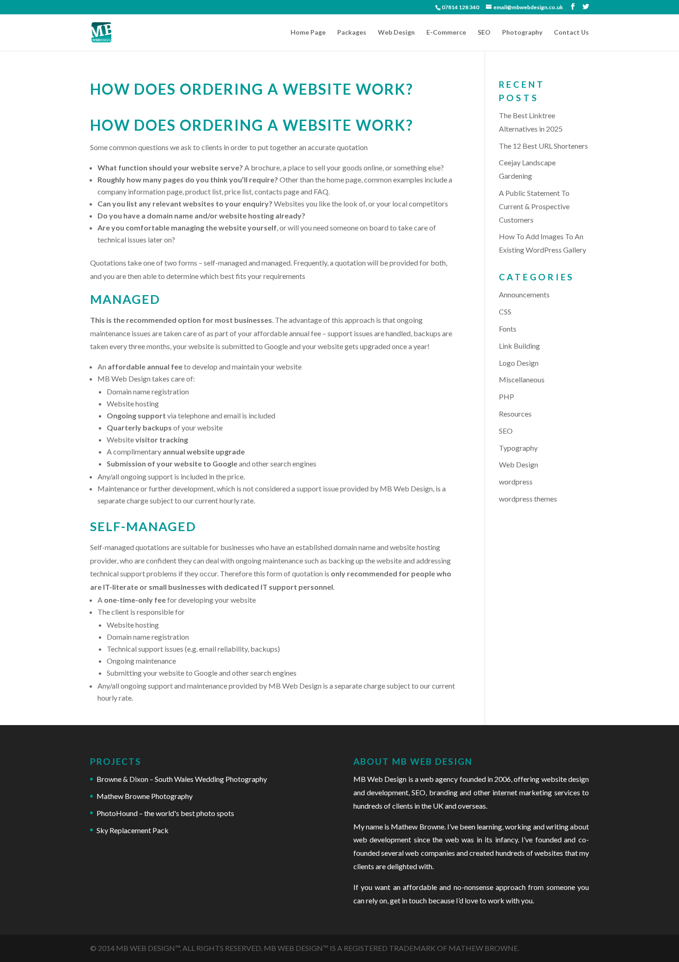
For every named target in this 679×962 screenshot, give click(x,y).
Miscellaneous (522, 379)
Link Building (519, 345)
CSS (505, 311)
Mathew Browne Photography (145, 796)
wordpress (516, 481)
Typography (518, 447)
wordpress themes (528, 498)
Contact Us (571, 32)
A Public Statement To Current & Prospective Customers (534, 206)
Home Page (308, 32)
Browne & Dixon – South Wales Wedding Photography (182, 778)
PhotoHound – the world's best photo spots (165, 813)
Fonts (507, 328)
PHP (506, 396)
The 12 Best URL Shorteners (543, 145)
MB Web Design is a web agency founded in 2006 (432, 778)
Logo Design (519, 362)
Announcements (524, 294)
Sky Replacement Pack (133, 830)
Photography (522, 32)
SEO (484, 32)
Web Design (396, 32)
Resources (515, 413)
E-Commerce (446, 32)
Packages (351, 32)
